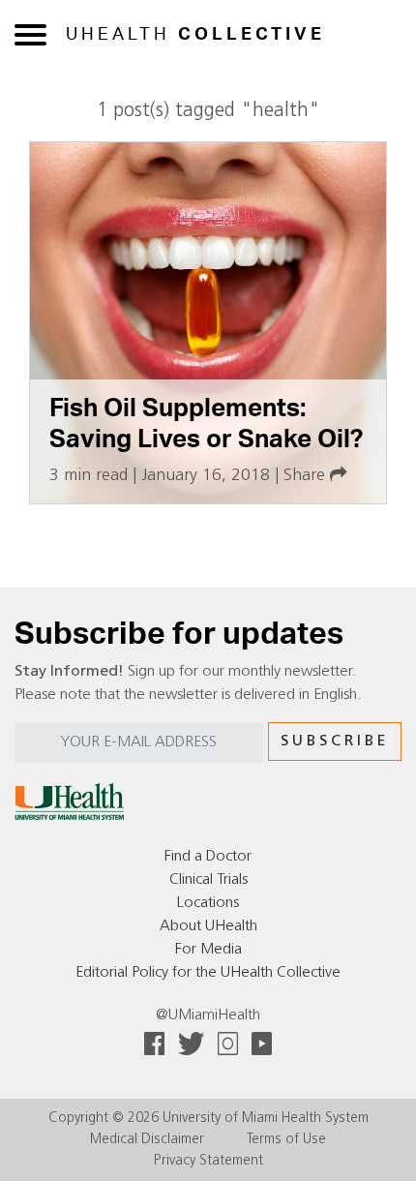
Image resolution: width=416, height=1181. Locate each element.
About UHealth (208, 926)
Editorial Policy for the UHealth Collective (208, 973)
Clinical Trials (208, 880)
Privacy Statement (208, 1161)
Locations (208, 903)
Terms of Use (286, 1140)
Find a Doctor (208, 856)
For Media (208, 949)
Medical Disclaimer (147, 1140)
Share (306, 476)
